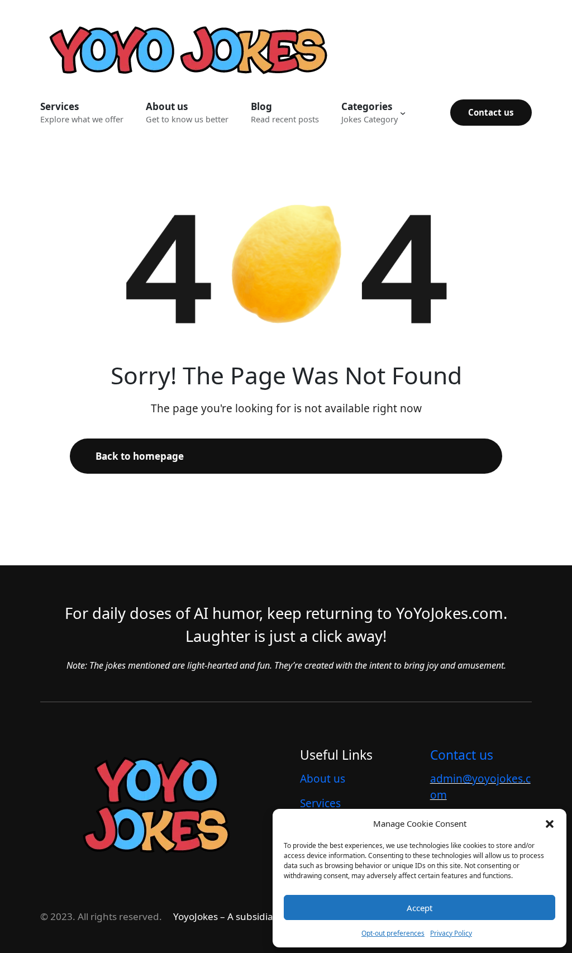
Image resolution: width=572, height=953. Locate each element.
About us (322, 778)
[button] (549, 823)
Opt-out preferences (393, 933)
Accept (419, 907)
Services (320, 803)
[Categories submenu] (403, 112)
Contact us (491, 112)
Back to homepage (140, 456)
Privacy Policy (451, 933)
